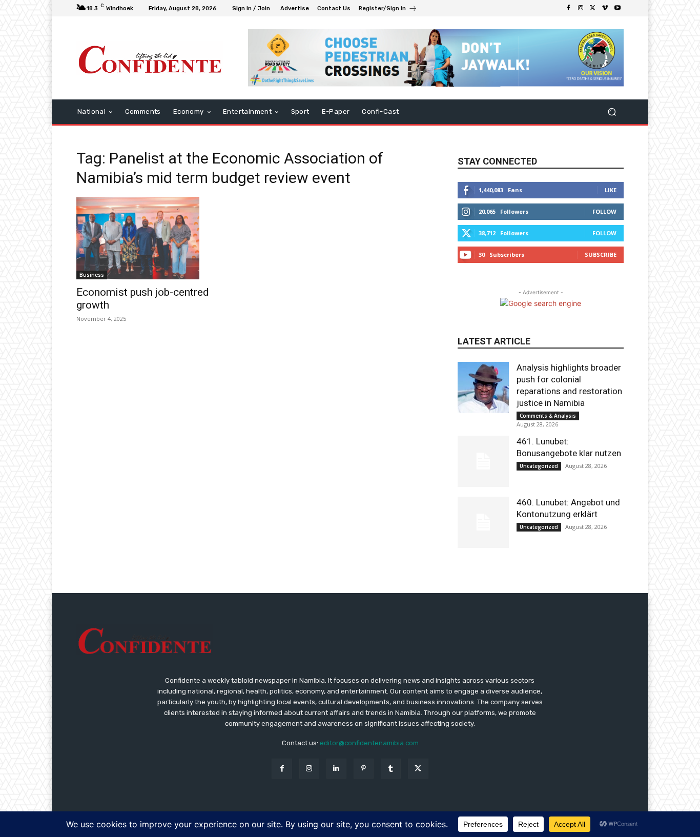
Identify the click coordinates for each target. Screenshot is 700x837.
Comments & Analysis (548, 415)
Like (610, 190)
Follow (604, 211)
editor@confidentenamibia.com (369, 743)
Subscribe (600, 254)
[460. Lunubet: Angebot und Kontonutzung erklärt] (483, 522)
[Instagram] (580, 8)
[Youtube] (617, 8)
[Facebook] (568, 8)
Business (91, 274)
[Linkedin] (336, 769)
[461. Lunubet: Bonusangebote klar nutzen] (483, 461)
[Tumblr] (391, 769)
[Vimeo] (605, 8)
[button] (612, 111)
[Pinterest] (364, 769)
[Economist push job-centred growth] (159, 238)
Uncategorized (539, 465)
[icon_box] (388, 9)
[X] (593, 8)
